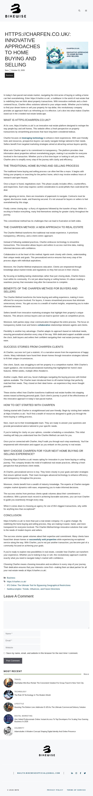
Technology (20, 691)
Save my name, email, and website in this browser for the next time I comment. (42, 653)
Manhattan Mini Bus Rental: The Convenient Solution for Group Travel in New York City (49, 683)
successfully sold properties (42, 539)
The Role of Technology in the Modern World (32, 695)
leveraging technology (32, 138)
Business (9, 75)
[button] (79, 10)
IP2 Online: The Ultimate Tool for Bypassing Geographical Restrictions (38, 585)
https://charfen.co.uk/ (16, 581)
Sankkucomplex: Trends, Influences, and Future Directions (33, 589)
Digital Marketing (23, 716)
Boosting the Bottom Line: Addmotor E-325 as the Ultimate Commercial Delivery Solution (50, 707)
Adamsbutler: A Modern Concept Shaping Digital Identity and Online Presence (45, 731)
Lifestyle (19, 704)
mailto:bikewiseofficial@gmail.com (38, 773)
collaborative (44, 325)
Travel (17, 679)
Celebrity (19, 728)
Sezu (7, 70)
